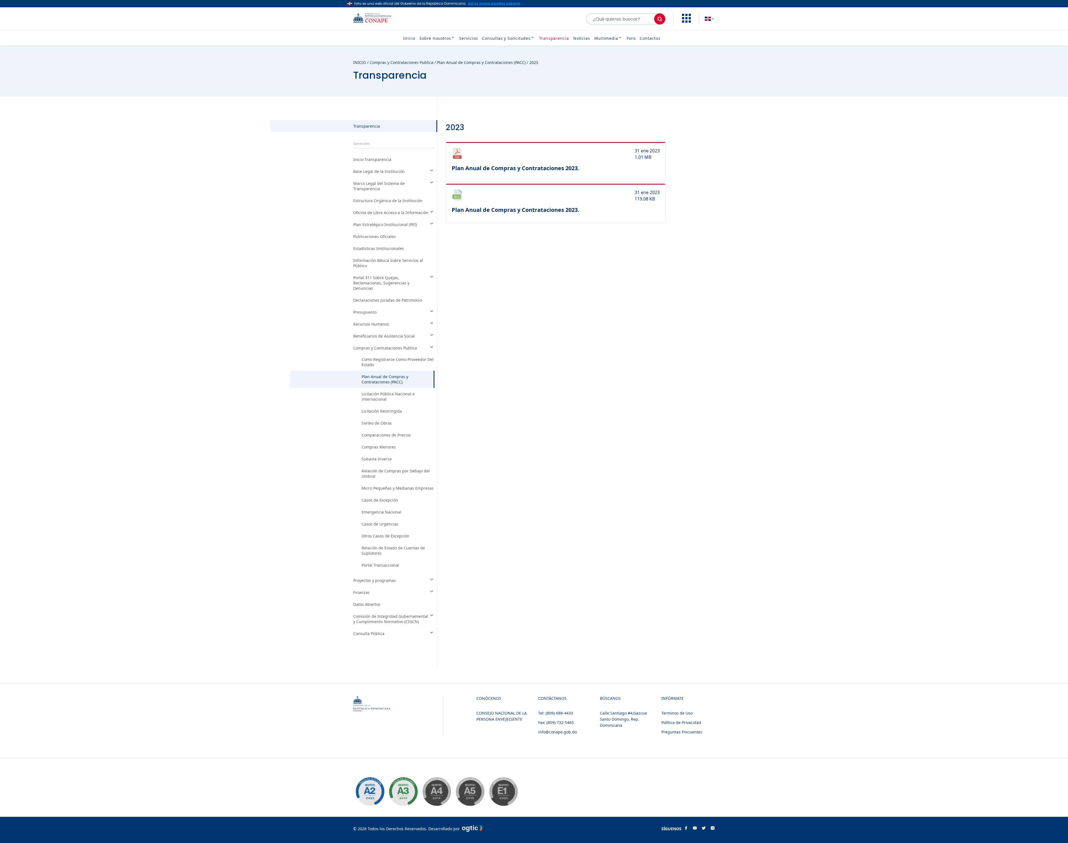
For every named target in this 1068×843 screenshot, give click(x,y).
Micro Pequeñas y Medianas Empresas (398, 488)
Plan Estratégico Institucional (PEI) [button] (385, 224)
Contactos (650, 38)
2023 (533, 62)
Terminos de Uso (677, 713)
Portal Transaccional (380, 565)
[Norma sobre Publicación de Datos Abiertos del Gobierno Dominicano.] (403, 791)
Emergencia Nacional (381, 512)
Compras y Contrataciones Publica (401, 62)
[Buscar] (659, 18)
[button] (686, 21)
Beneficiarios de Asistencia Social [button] (384, 336)
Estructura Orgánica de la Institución (387, 200)
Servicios (468, 38)
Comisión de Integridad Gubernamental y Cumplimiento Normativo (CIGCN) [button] (390, 619)
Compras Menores (379, 447)
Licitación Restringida (382, 411)
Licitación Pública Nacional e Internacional (388, 396)
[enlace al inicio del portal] (376, 19)
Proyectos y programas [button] (374, 580)
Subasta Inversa (377, 459)
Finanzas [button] (361, 592)
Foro (631, 38)
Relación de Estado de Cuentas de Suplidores (393, 550)
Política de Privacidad (681, 722)
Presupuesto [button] (365, 312)
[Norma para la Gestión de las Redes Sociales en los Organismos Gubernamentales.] (503, 791)
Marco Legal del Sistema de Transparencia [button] (379, 186)
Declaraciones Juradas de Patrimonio (387, 300)
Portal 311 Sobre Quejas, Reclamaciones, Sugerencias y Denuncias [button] (381, 283)
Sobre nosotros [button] (435, 38)
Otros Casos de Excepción (385, 536)
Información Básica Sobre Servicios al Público (388, 263)
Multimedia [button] (606, 38)
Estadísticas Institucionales (378, 248)
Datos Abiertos (366, 604)
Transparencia (554, 38)
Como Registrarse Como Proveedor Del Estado (398, 362)
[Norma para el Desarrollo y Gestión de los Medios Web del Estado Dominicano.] (370, 791)
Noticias (581, 38)
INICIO (359, 62)
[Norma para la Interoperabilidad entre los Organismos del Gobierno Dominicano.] (436, 791)
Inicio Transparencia (372, 159)
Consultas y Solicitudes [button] (506, 38)
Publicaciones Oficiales (374, 236)
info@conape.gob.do (557, 732)
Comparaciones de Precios (386, 435)
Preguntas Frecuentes (681, 732)
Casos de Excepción (380, 500)
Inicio (409, 38)
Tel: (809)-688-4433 (555, 713)
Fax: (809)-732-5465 (556, 722)
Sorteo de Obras (377, 423)
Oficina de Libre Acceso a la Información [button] (390, 212)
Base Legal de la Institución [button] (379, 171)
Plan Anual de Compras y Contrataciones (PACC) (481, 62)
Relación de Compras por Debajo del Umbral (396, 473)
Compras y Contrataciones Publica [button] (385, 348)
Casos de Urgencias (380, 524)
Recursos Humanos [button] (371, 324)
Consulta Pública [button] (368, 633)
